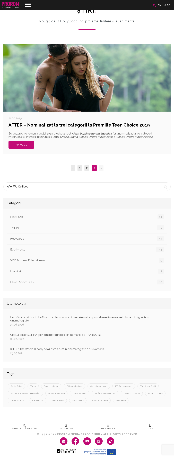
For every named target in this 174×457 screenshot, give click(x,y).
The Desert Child (148, 386)
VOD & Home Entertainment (86, 260)
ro (168, 5)
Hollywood (86, 238)
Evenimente (86, 249)
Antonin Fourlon (155, 393)
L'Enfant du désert (123, 386)
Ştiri (87, 10)
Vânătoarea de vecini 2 (105, 393)
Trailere (86, 227)
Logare (150, 428)
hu (164, 5)
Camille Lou (38, 400)
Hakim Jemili (58, 400)
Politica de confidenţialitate (24, 428)
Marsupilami (78, 400)
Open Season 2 (79, 393)
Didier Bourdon (17, 400)
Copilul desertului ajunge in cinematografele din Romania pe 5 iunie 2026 (55, 336)
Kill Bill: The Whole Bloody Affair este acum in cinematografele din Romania (57, 351)
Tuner (33, 386)
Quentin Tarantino (56, 393)
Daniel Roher (16, 386)
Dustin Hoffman (51, 386)
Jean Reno (121, 400)
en (159, 5)
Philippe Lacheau (100, 400)
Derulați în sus (66, 428)
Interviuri (86, 271)
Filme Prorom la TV (86, 282)
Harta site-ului (108, 428)
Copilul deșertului (98, 386)
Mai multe (21, 145)
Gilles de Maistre (74, 386)
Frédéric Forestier (132, 393)
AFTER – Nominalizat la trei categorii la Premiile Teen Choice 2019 (79, 125)
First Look (86, 217)
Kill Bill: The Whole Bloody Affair (25, 393)
